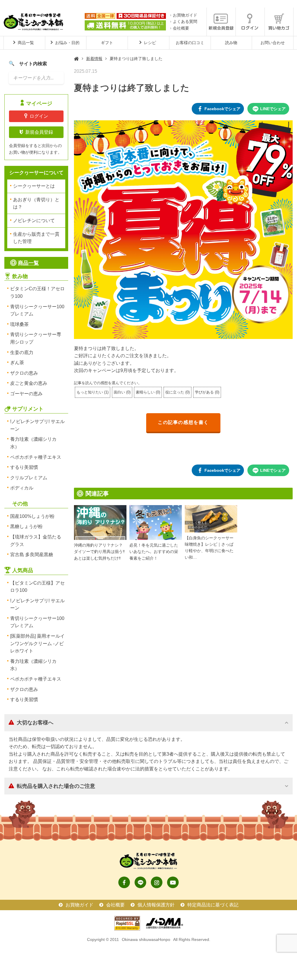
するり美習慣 (24, 467)
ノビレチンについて (34, 220)
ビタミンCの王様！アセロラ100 (37, 292)
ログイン (39, 116)
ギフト (107, 42)
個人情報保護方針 (156, 904)
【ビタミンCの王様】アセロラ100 (37, 587)
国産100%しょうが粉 (32, 516)
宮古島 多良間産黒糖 (31, 554)
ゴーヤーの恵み (26, 393)
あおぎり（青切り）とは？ (36, 203)
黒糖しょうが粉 (26, 526)
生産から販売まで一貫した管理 (36, 238)
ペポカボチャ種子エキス (35, 457)
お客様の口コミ (190, 42)
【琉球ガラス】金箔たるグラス (35, 540)
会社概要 (181, 28)
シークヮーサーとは (34, 186)
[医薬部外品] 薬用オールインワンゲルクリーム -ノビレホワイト (37, 643)
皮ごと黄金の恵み (28, 383)
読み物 (231, 42)
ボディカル (21, 487)
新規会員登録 (39, 132)
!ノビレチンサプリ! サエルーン (37, 425)
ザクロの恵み (24, 373)
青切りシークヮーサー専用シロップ (35, 338)
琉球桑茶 (19, 324)
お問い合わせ (272, 42)
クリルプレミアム (28, 477)
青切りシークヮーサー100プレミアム (37, 310)
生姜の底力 (21, 352)
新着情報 (94, 58)
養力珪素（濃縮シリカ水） (33, 443)
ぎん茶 (17, 362)
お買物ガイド (185, 15)
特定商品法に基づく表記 (212, 904)
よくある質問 (185, 21)
